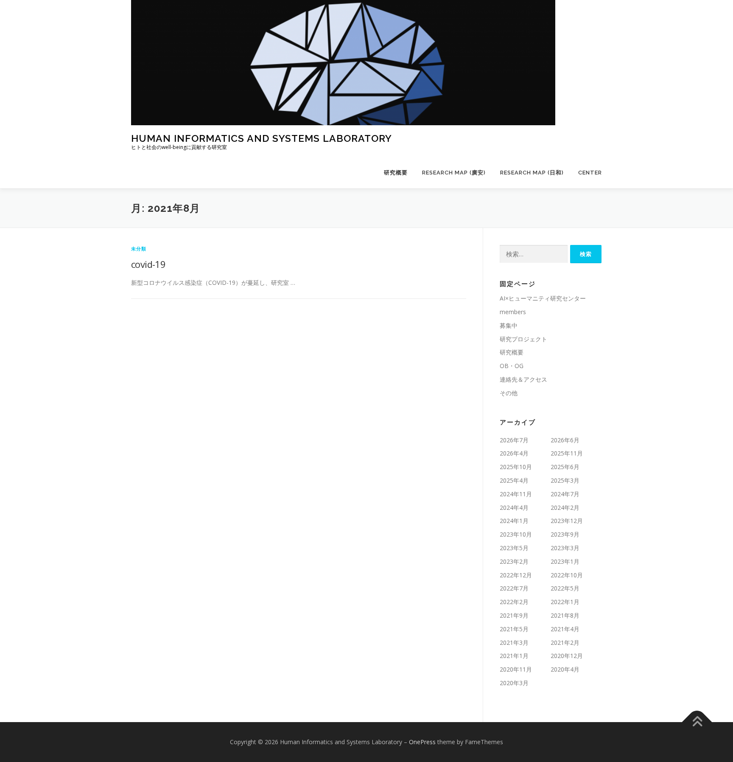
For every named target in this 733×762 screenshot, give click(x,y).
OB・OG (511, 366)
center (590, 172)
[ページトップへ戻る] (697, 722)
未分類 (139, 248)
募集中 (509, 325)
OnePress (422, 742)
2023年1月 (565, 561)
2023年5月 (514, 548)
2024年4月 (514, 507)
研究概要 (396, 172)
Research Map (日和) (532, 172)
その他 (509, 393)
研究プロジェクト (523, 339)
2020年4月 (565, 669)
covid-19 (148, 264)
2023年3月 (565, 548)
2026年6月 (565, 440)
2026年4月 (514, 453)
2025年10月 (516, 467)
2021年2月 (565, 642)
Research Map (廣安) (454, 172)
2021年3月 (514, 642)
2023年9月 (565, 534)
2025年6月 (565, 467)
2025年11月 (567, 453)
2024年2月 (565, 507)
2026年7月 (514, 440)
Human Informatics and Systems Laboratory (261, 138)
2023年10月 (516, 534)
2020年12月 (567, 656)
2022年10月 (567, 575)
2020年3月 (514, 683)
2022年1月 (565, 602)
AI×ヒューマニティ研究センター (543, 298)
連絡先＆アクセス (523, 379)
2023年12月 (567, 521)
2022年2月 (514, 602)
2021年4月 (565, 629)
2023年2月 (514, 561)
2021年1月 (514, 656)
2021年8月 (565, 615)
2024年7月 (565, 494)
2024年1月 (514, 521)
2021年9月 (514, 615)
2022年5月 (565, 588)
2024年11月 (516, 494)
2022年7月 (514, 588)
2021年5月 (514, 629)
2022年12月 (516, 575)
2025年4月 (514, 480)
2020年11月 (516, 669)
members (513, 312)
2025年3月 (565, 480)
